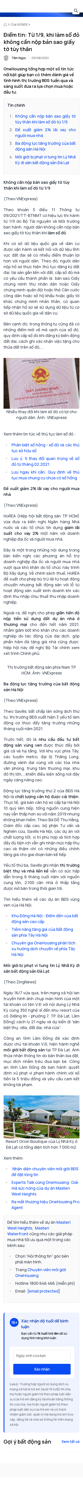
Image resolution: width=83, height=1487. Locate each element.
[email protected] (43, 1291)
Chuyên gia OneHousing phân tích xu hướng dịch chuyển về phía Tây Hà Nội (43, 948)
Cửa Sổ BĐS (19, 24)
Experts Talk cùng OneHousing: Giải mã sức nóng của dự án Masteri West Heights (45, 1188)
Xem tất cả (70, 1441)
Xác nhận (42, 1369)
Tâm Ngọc (19, 58)
